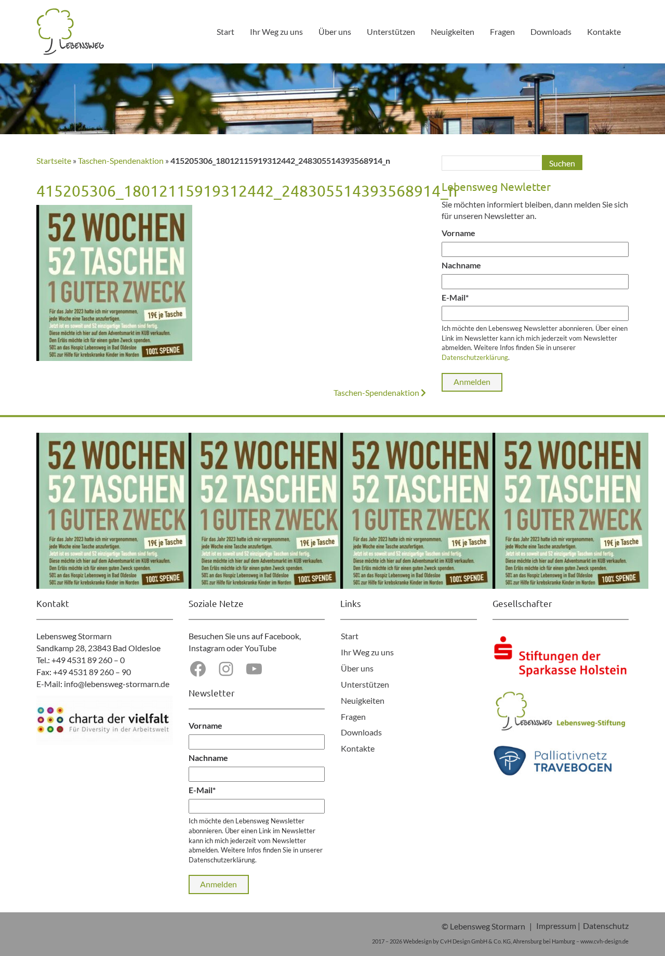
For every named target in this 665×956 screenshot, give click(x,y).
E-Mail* (455, 297)
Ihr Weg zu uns (276, 31)
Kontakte (604, 31)
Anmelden (472, 381)
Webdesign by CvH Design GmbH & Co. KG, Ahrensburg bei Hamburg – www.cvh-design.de (516, 941)
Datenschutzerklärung (475, 357)
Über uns (334, 31)
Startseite (53, 160)
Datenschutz (606, 926)
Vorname (458, 233)
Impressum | (558, 926)
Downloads (550, 31)
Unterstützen (391, 31)
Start (225, 31)
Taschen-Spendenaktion (121, 160)
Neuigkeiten (452, 31)
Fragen (502, 31)
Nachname (461, 265)
